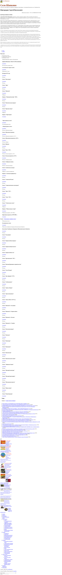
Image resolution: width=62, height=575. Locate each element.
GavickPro (15, 571)
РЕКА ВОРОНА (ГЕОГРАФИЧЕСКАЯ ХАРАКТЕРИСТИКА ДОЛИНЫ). (14, 403)
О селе (5, 520)
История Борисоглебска (8, 536)
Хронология (6, 534)
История (3, 532)
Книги (5, 548)
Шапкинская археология (8, 535)
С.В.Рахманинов (7, 553)
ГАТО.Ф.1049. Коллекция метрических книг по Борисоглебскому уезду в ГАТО (15, 420)
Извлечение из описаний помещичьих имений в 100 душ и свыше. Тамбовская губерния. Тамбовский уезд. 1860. (21, 421)
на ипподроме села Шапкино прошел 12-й (9, 476)
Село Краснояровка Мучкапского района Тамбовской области (12, 429)
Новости (3, 514)
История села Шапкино (6, 410)
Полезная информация (4, 566)
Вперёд (3, 51)
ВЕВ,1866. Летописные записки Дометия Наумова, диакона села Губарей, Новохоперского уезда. (18, 432)
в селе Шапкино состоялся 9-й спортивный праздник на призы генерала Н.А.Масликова (5, 449)
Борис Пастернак (7, 552)
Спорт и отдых (4, 554)
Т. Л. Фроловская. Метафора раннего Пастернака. (10, 425)
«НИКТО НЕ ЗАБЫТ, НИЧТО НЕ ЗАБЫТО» (8, 524)
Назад (3, 50)
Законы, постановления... (8, 551)
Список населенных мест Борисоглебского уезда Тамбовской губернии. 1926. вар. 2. (16, 404)
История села (6, 533)
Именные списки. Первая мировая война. (8, 531)
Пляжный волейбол (7, 560)
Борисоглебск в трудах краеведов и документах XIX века (11, 415)
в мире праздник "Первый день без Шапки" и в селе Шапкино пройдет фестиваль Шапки (6, 443)
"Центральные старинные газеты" (10, 218)
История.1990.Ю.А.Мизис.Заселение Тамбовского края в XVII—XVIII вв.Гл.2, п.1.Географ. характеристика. (20, 409)
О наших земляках (7, 526)
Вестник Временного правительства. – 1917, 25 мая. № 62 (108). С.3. (13, 434)
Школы (5, 529)
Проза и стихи (6, 550)
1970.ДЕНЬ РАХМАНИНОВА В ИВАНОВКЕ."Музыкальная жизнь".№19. (14, 433)
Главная (3, 513)
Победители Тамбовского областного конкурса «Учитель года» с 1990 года (14, 430)
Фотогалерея (4, 567)
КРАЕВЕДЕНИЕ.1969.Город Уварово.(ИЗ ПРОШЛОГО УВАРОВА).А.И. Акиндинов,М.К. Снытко (18, 405)
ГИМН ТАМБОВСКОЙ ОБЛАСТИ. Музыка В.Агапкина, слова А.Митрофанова (15, 418)
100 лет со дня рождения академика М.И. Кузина (4, 483)
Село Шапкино (9, 569)
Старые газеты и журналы (8, 543)
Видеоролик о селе (7, 485)
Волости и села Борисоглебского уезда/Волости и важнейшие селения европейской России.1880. (18, 428)
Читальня (3, 540)
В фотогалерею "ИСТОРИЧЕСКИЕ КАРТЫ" (5, 505)
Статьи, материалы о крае (8, 549)
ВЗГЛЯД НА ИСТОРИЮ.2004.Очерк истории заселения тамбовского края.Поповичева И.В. (17, 419)
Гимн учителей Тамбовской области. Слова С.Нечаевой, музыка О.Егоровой (15, 436)
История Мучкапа (7, 538)
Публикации (4, 515)
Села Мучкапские (7, 539)
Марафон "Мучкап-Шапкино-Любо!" (7, 564)
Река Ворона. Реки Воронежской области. (9, 435)
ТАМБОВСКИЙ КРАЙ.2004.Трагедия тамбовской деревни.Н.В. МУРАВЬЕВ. (15, 411)
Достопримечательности (8, 528)
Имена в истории (7, 547)
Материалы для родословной (6, 546)
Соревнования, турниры (8, 559)
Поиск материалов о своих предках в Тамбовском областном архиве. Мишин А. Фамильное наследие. (19, 424)
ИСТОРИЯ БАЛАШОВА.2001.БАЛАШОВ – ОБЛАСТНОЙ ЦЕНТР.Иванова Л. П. (16, 408)
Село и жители (4, 519)
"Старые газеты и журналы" (10, 400)
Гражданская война (7, 525)
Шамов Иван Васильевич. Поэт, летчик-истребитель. (11, 431)
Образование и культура (8, 527)
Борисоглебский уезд (7, 537)
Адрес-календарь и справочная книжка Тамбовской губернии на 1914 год (14, 412)
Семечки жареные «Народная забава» (8, 414)
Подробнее (4, 63)
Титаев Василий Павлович (6, 423)
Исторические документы (8, 544)
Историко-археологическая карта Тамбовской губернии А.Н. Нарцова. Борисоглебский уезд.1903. (18, 413)
